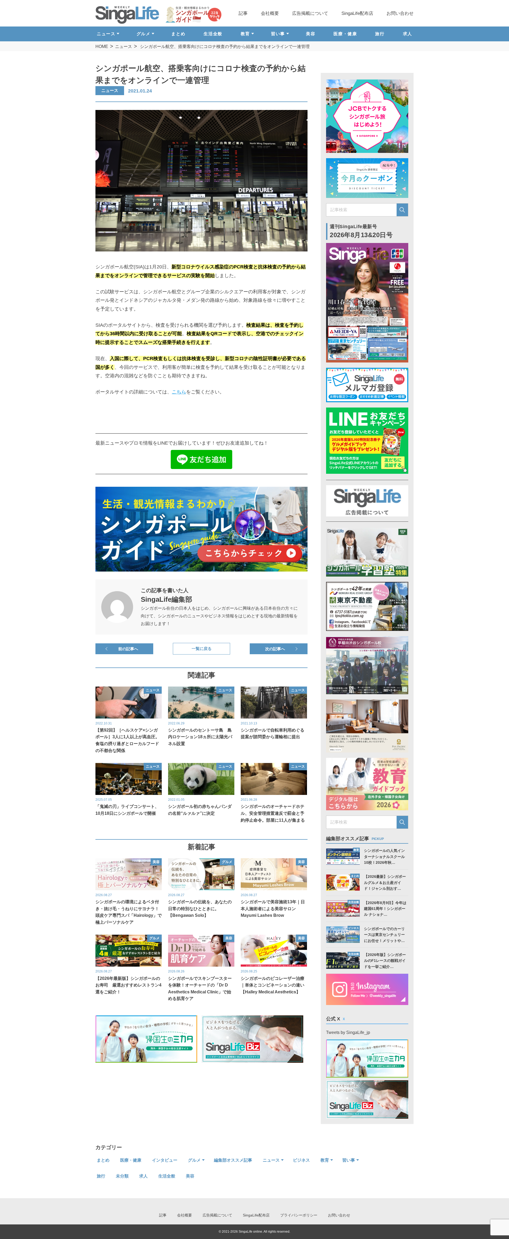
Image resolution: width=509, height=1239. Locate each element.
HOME (101, 46)
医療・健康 (345, 34)
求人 (407, 34)
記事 (243, 13)
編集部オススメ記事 (233, 1160)
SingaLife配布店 (357, 13)
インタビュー (164, 1160)
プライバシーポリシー (298, 1215)
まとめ (178, 34)
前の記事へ (128, 649)
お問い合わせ (400, 13)
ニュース (123, 46)
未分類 (122, 1176)
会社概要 (270, 13)
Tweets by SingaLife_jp (348, 1032)
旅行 (379, 34)
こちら (179, 392)
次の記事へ (275, 649)
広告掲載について (310, 13)
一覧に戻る (202, 649)
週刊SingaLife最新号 (361, 231)
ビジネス (301, 1160)
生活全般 (213, 34)
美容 (310, 34)
